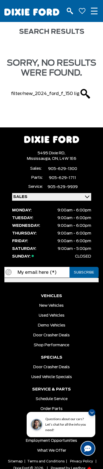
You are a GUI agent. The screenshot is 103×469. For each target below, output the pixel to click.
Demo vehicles (51, 325)
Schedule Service (52, 399)
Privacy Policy (81, 461)
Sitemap (15, 461)
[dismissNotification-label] (91, 412)
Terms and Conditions (46, 461)
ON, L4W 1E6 (64, 159)
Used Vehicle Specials (51, 377)
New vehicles (51, 306)
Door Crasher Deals (51, 335)
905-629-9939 (63, 187)
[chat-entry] (87, 448)
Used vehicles (52, 315)
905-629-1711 (62, 178)
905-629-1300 (62, 169)
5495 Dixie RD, (51, 153)
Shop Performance (51, 345)
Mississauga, (39, 159)
